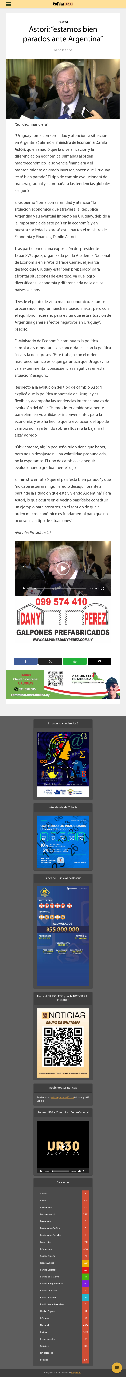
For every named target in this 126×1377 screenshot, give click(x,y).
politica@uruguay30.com (62, 1093)
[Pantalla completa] (102, 588)
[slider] (60, 588)
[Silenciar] (97, 588)
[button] (63, 568)
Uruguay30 (76, 1369)
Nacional (63, 22)
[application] (63, 568)
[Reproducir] (23, 588)
